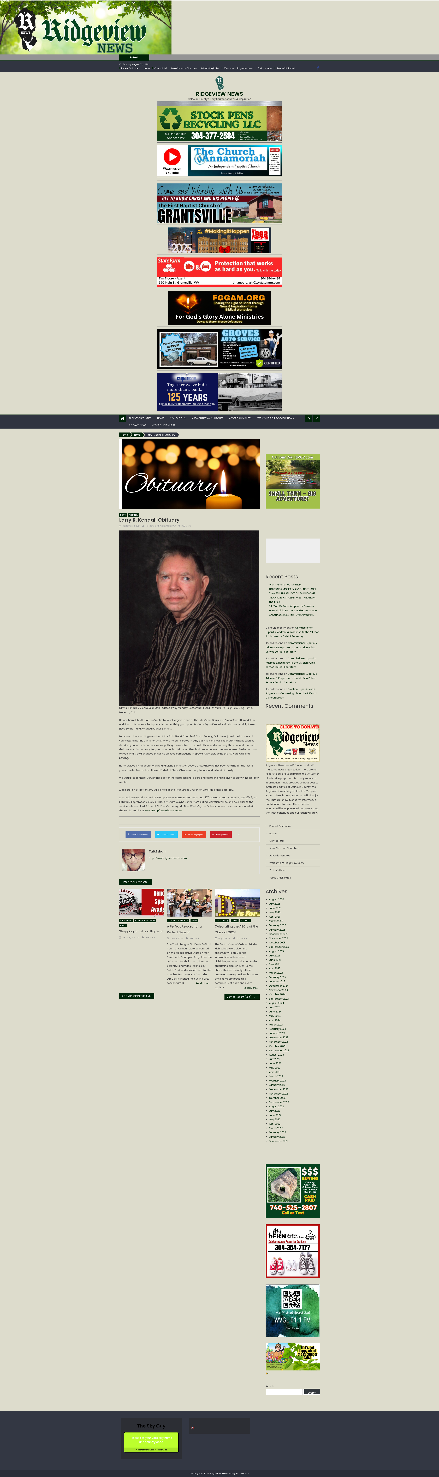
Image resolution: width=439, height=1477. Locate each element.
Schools (245, 920)
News (123, 514)
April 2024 (275, 1020)
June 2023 (275, 1063)
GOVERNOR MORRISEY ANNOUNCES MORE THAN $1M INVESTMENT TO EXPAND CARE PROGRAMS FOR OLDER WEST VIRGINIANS (293, 593)
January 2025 (277, 981)
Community (222, 920)
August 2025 (276, 951)
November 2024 (278, 990)
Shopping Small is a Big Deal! (141, 931)
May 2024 (275, 1016)
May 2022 (274, 1119)
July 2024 (274, 1007)
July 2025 (274, 955)
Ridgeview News (219, 94)
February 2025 (277, 977)
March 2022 (276, 1128)
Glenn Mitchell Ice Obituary (285, 584)
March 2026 (276, 921)
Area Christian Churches (184, 68)
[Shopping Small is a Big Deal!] (141, 903)
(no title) (274, 602)
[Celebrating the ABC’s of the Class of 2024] (237, 903)
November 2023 (278, 1041)
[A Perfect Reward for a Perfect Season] (189, 903)
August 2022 (276, 1106)
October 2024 (277, 994)
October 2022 (277, 1098)
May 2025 (274, 964)
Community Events (145, 920)
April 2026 (275, 916)
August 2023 (276, 1054)
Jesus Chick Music (286, 68)
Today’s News (265, 68)
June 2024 (275, 1011)
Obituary (133, 514)
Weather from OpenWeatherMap (151, 1449)
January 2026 (277, 929)
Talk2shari (151, 525)
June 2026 (275, 908)
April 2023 (274, 1072)
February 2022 (277, 1132)
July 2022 (274, 1111)
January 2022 (277, 1137)
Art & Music (126, 920)
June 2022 (275, 1115)
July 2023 (274, 1059)
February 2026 (277, 925)
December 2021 (278, 1141)
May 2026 (275, 912)
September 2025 (279, 947)
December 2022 (278, 1089)
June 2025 (275, 960)
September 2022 (279, 1102)
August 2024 (276, 1003)
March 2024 (276, 1024)
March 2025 (276, 972)
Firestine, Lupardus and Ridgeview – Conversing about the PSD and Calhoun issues (291, 693)
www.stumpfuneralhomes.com (163, 810)
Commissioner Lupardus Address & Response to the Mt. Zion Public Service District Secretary (292, 632)
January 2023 (277, 1085)
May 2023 (274, 1068)
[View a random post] (316, 418)
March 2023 (276, 1076)
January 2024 (277, 1033)
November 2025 (278, 938)
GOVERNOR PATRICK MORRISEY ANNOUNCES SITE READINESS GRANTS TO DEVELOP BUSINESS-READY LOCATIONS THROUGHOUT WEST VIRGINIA (139, 996)
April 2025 (274, 968)
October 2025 (277, 942)
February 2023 (277, 1080)
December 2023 (278, 1037)
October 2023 (277, 1046)
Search (270, 1386)
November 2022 (278, 1093)
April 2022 (274, 1124)
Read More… (203, 983)
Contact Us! (160, 68)
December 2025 (278, 934)
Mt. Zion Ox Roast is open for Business (177, 57)
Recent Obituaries (130, 68)
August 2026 (276, 899)
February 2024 (277, 1029)
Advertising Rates (210, 68)
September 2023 (279, 1050)
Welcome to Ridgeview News (238, 68)
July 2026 (274, 903)
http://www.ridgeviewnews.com (168, 858)
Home (147, 68)
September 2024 (279, 998)
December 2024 (279, 985)
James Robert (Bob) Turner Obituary (243, 997)
